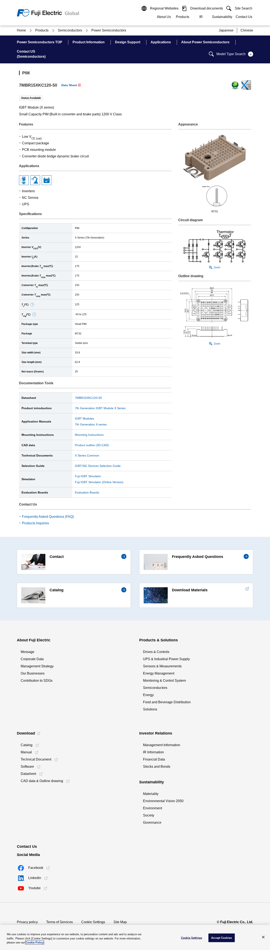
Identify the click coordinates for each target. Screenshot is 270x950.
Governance (152, 822)
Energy (148, 695)
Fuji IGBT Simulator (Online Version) (99, 482)
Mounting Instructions (89, 434)
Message (27, 652)
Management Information (161, 745)
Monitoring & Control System (164, 680)
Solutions (150, 709)
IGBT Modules (84, 418)
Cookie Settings (93, 922)
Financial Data (154, 759)
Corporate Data (32, 659)
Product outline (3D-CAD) (92, 445)
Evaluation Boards (87, 492)
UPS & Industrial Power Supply (166, 659)
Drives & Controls (156, 652)
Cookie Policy (35, 942)
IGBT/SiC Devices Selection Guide (98, 466)
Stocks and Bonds (156, 766)
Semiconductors (155, 688)
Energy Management (158, 673)
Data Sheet (69, 85)
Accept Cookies (221, 937)
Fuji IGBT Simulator (88, 476)
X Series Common (87, 455)
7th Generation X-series (91, 424)
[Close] (263, 937)
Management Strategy (37, 666)
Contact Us (244, 17)
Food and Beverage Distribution (167, 702)
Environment (152, 808)
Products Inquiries (35, 523)
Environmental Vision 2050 (163, 801)
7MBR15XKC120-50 (88, 397)
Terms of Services (59, 922)
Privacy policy (27, 922)
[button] (32, 305)
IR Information (153, 752)
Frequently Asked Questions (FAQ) (48, 516)
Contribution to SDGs (37, 680)
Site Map (120, 922)
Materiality (150, 794)
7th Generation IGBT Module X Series (100, 408)
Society (148, 815)
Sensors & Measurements (162, 666)
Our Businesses (33, 673)
